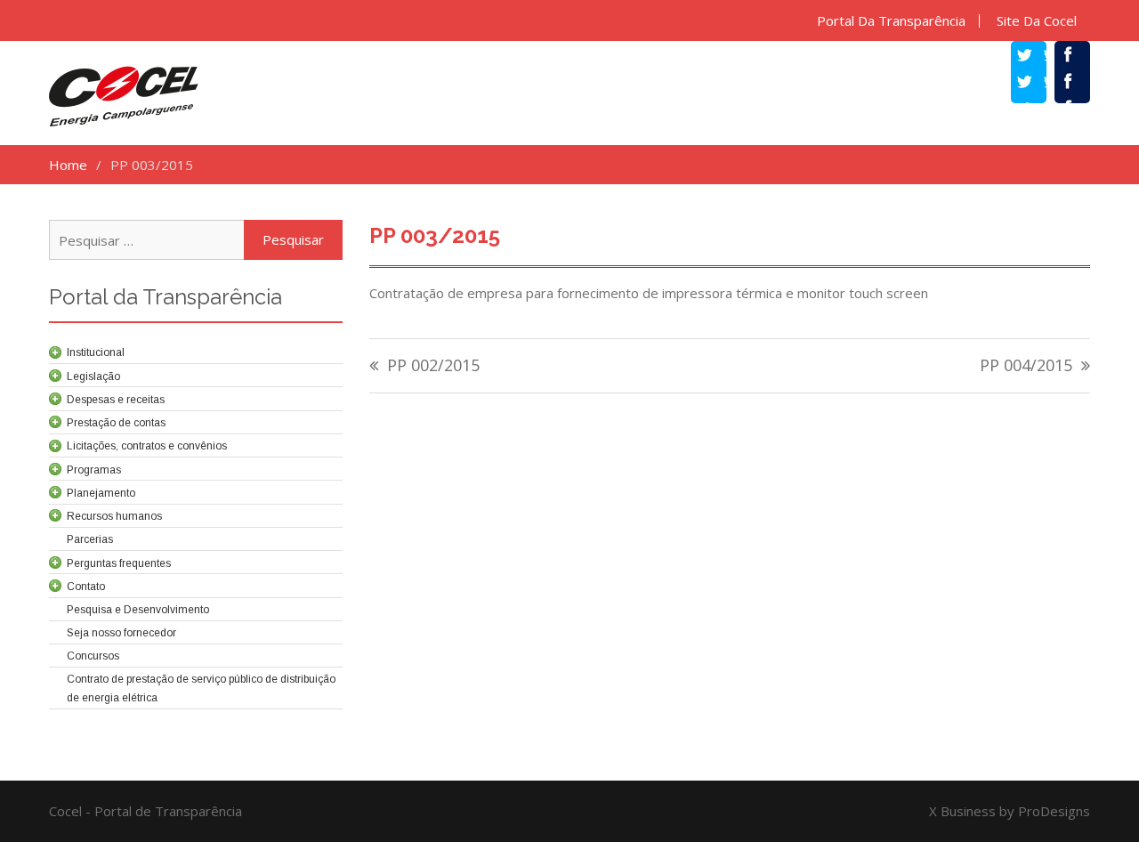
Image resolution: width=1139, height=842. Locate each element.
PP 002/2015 (433, 366)
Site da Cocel (1037, 21)
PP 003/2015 (434, 235)
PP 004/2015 (1026, 366)
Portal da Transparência (891, 21)
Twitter (1037, 84)
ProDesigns (1054, 811)
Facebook (1081, 84)
